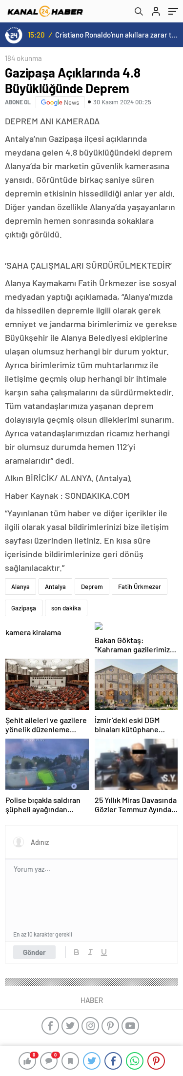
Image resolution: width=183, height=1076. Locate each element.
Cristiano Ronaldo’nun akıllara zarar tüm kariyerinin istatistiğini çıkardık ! (117, 34)
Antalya (55, 586)
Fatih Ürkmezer (139, 586)
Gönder (34, 952)
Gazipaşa (23, 608)
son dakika (66, 608)
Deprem (92, 586)
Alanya (20, 586)
